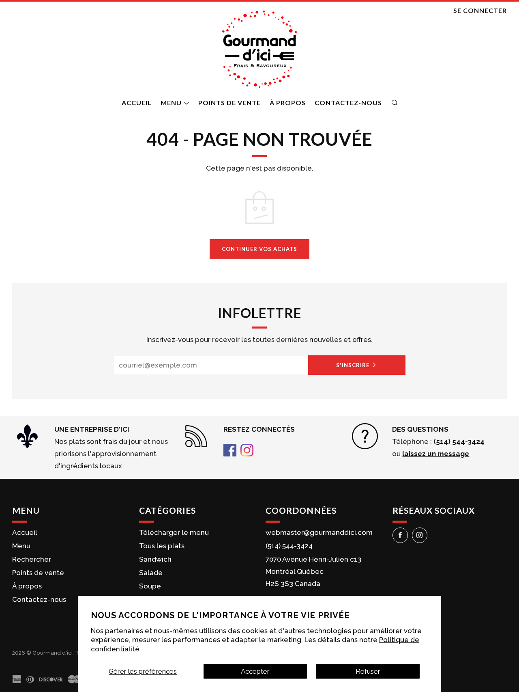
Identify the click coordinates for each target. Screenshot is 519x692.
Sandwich (155, 559)
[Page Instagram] (246, 449)
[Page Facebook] (229, 449)
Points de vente (229, 102)
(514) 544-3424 (289, 546)
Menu (171, 102)
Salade (151, 573)
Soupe (150, 586)
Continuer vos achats (259, 249)
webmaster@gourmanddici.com (319, 532)
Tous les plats (161, 546)
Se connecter (480, 10)
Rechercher (31, 559)
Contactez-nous (348, 102)
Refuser (368, 671)
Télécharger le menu (174, 532)
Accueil (137, 102)
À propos (288, 102)
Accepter (255, 671)
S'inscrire (352, 365)
